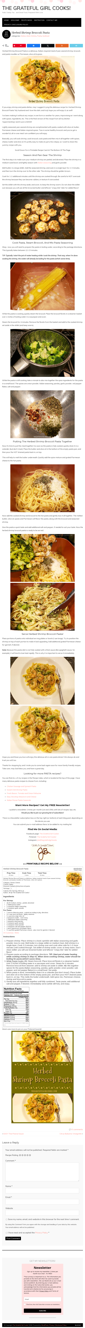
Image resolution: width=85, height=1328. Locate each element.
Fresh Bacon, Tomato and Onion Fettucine (24, 793)
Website (9, 1208)
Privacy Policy (41, 1232)
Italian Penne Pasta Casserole (19, 800)
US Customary (8, 933)
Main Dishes (31, 36)
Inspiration (39, 20)
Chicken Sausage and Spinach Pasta (21, 786)
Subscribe (42, 1311)
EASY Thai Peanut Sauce (13, 1134)
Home (6, 20)
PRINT (73, 889)
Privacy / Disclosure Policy (16, 25)
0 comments (77, 1129)
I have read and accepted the (28, 1232)
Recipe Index (26, 20)
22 (6, 32)
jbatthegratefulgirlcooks (47, 840)
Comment (10, 1160)
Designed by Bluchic (78, 1325)
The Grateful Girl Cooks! (36, 8)
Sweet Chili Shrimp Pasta (17, 790)
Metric (17, 933)
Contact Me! (51, 20)
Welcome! (15, 20)
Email (8, 1197)
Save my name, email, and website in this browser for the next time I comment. (43, 1219)
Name (8, 1186)
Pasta (39, 36)
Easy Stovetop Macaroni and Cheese (21, 797)
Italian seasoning (44, 163)
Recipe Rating (11, 1155)
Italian (23, 36)
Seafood (45, 36)
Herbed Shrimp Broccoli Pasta (31, 32)
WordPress (45, 1325)
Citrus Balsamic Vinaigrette (71, 1134)
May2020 (6, 35)
